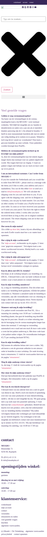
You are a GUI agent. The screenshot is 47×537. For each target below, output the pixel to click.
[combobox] (23, 19)
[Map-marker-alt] (28, 7)
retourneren (14, 357)
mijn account (10, 243)
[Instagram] (33, 7)
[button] (23, 97)
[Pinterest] (30, 7)
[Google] (25, 7)
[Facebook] (23, 7)
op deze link (15, 229)
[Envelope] (35, 7)
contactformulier (18, 405)
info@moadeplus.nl (15, 192)
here (30, 189)
